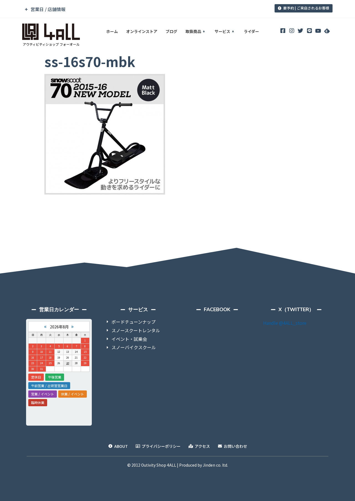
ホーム (112, 31)
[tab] (139, 9)
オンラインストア (141, 31)
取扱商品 (193, 31)
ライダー (251, 31)
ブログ (171, 31)
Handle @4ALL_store (284, 322)
